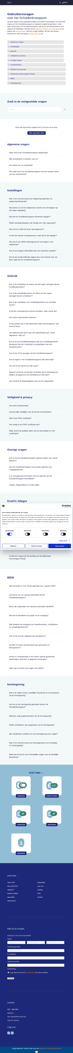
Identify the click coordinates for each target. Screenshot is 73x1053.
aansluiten (21, 796)
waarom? (10, 890)
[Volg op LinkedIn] (8, 1033)
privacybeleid (30, 972)
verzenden (10, 978)
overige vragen (16, 60)
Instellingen (15, 47)
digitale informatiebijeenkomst (50, 1048)
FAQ (39, 893)
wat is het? (11, 882)
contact (40, 897)
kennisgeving (16, 83)
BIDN (12, 78)
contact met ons (34, 34)
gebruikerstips (21, 31)
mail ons (10, 1013)
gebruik (13, 51)
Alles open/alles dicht (36, 133)
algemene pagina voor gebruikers (47, 29)
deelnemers (11, 901)
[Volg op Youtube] (12, 1033)
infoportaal (21, 824)
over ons (40, 886)
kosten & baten (52, 796)
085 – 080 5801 (12, 1009)
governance (52, 824)
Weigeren (13, 546)
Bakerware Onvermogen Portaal (23, 74)
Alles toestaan (59, 546)
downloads (21, 853)
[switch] (27, 534)
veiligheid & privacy (18, 56)
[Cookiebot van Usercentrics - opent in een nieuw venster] (63, 506)
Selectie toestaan (36, 546)
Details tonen (63, 540)
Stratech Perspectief (18, 69)
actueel (40, 890)
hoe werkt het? (12, 886)
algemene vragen (17, 42)
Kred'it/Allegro (16, 65)
